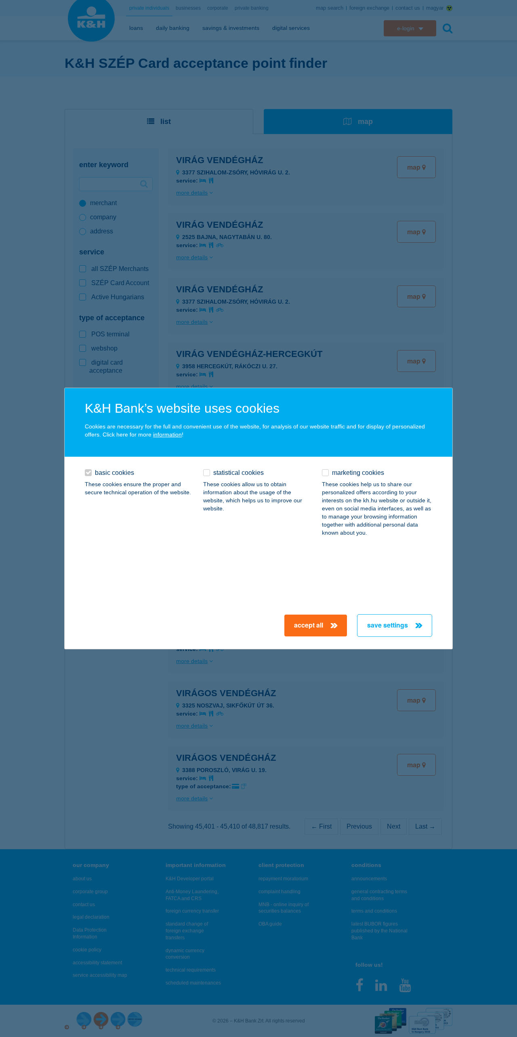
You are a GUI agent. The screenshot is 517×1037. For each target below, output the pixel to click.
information (167, 434)
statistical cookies (238, 472)
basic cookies (114, 472)
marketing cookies (358, 472)
